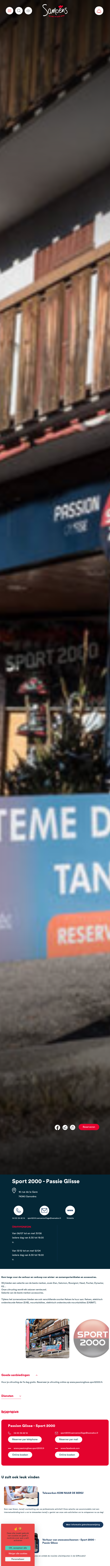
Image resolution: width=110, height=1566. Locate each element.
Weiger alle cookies (18, 1553)
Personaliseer (17, 1559)
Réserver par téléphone (25, 1439)
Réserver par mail (68, 1439)
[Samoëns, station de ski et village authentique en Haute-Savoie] (55, 10)
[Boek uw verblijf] (99, 10)
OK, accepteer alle (18, 1548)
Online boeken (20, 1455)
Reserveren (89, 1127)
